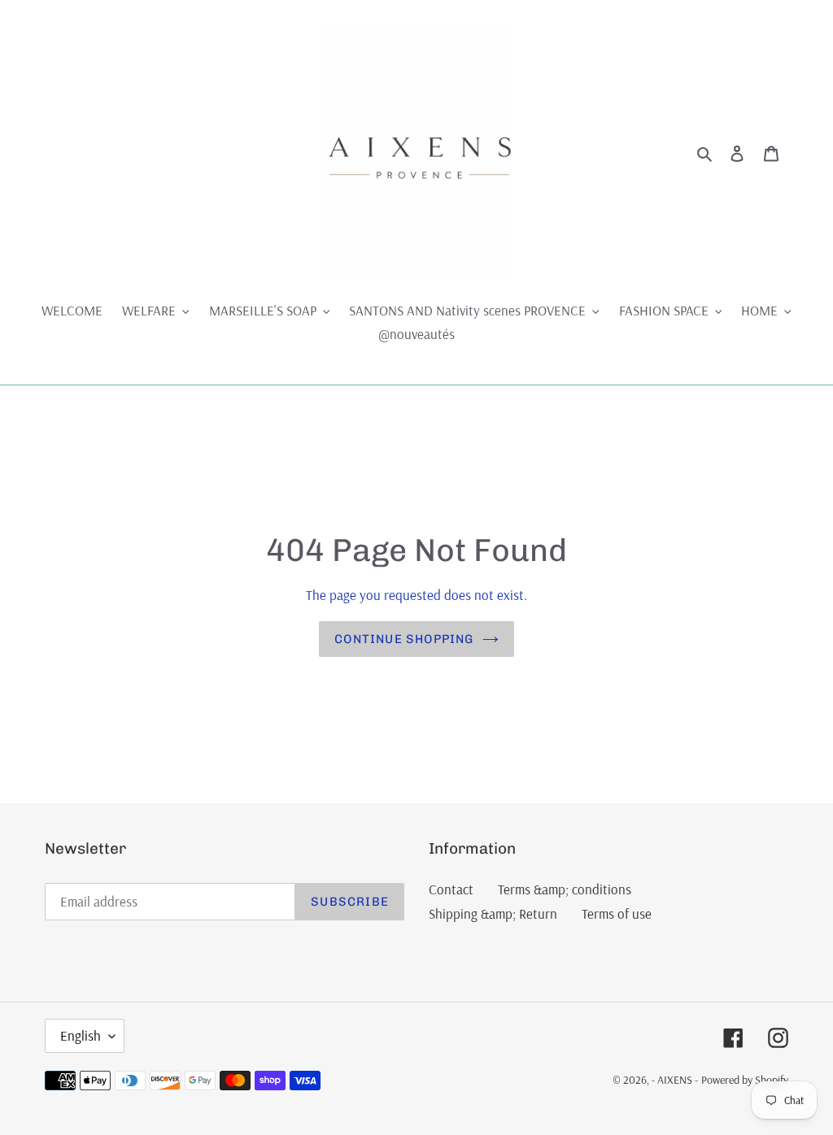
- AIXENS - (675, 1079)
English (80, 1035)
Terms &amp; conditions (564, 889)
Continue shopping (403, 639)
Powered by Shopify (744, 1079)
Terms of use (617, 913)
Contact (451, 889)
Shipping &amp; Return (493, 913)
